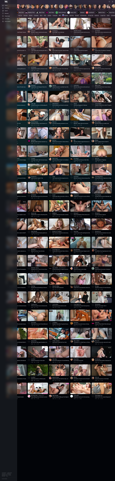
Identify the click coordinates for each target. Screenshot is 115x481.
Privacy (3, 476)
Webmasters (4, 475)
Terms (9, 475)
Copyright (4, 472)
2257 (7, 476)
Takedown (9, 472)
